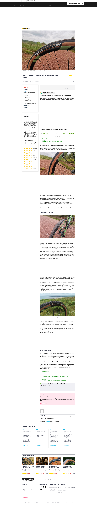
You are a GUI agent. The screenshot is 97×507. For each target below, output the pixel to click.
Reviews (23, 489)
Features (32, 486)
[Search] (1, 1)
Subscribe (44, 403)
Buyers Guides (24, 490)
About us (23, 486)
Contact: (26, 107)
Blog (31, 489)
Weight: (26, 105)
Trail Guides (33, 488)
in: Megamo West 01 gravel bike (39, 445)
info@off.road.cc (71, 487)
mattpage (48, 409)
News (23, 488)
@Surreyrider (39, 434)
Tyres (29, 28)
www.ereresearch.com (28, 109)
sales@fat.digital (71, 488)
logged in (48, 421)
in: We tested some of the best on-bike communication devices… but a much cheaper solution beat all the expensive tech (26, 445)
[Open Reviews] (27, 5)
